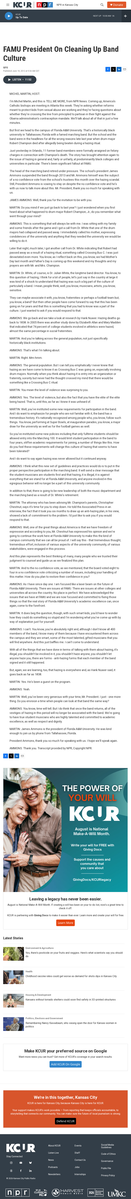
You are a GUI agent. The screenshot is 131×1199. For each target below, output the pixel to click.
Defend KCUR (65, 1121)
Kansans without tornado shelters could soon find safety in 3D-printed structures (71, 999)
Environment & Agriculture (40, 948)
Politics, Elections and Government (44, 1018)
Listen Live (53, 1153)
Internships (80, 1174)
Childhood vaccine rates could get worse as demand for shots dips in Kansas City (71, 976)
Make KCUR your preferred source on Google (65, 1051)
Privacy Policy (108, 1175)
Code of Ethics (108, 1154)
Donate (118, 5)
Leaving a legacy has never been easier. (65, 899)
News (51, 1160)
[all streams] (126, 16)
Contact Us (80, 1160)
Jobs (77, 1167)
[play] (8, 16)
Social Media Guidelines (107, 1146)
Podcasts (53, 1167)
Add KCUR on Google (65, 1064)
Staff (77, 1153)
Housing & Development (38, 995)
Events (78, 1146)
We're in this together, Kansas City (65, 1097)
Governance (107, 1161)
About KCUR (54, 1146)
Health (29, 971)
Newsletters (54, 1174)
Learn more (65, 923)
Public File (106, 1168)
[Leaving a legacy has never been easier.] (65, 830)
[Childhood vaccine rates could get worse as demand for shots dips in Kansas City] (13, 977)
